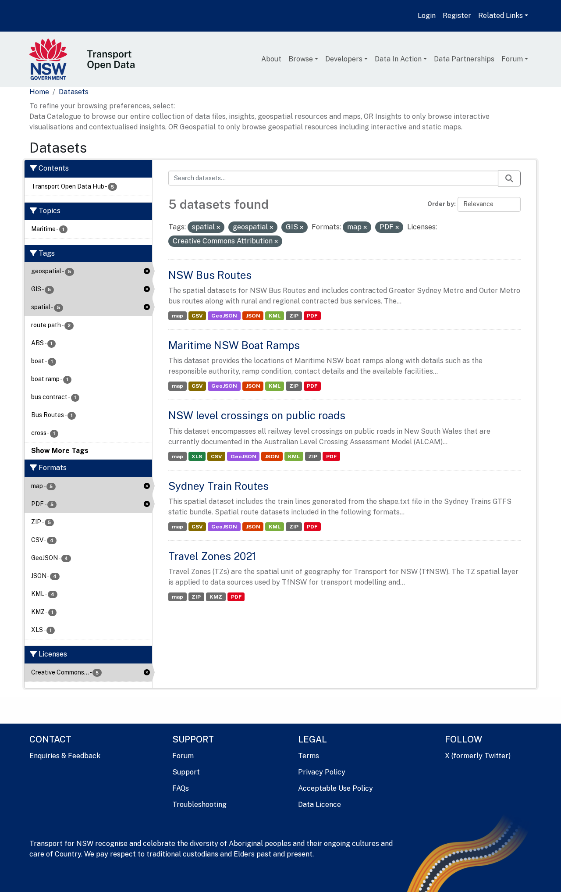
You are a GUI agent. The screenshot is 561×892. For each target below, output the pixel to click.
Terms (308, 756)
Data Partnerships (464, 59)
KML (274, 316)
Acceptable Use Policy (335, 788)
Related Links (500, 15)
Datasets (74, 92)
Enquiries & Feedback (64, 756)
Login (427, 15)
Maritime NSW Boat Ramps (234, 345)
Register (457, 15)
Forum (512, 59)
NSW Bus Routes (210, 275)
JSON (253, 316)
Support (186, 772)
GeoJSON (224, 316)
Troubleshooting (199, 804)
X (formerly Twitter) (478, 756)
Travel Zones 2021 (212, 556)
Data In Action (398, 59)
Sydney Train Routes (218, 486)
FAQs (180, 788)
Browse (300, 59)
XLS (197, 456)
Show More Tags (60, 450)
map (177, 316)
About (271, 59)
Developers (343, 59)
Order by (440, 203)
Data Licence (319, 804)
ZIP (293, 316)
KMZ (215, 597)
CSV (197, 316)
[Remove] (218, 227)
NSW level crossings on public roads (256, 415)
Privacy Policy (321, 772)
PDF (312, 316)
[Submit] (509, 178)
